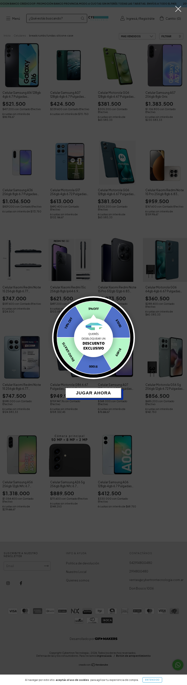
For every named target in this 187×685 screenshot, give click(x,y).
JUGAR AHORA (93, 392)
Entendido (152, 680)
